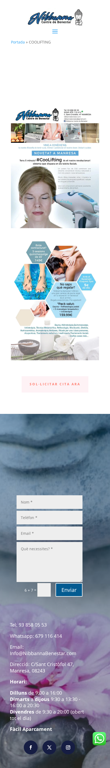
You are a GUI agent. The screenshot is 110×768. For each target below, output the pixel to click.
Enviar (69, 589)
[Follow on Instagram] (68, 747)
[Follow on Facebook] (31, 747)
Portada (18, 42)
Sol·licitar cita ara (55, 384)
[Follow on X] (49, 747)
